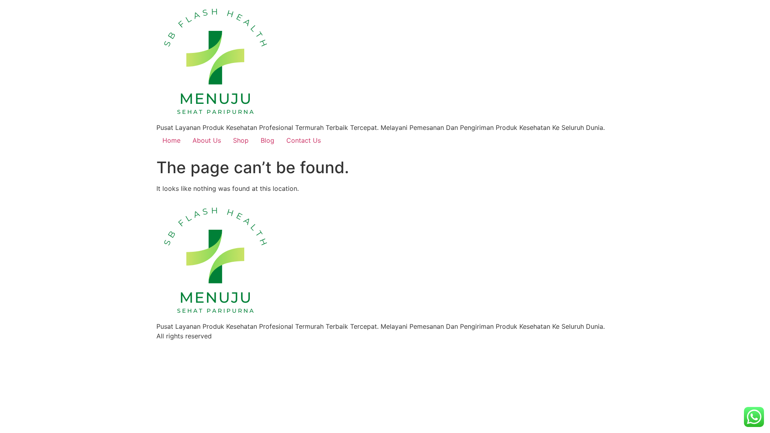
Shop (241, 140)
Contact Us (303, 140)
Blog (267, 140)
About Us (206, 140)
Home (171, 140)
